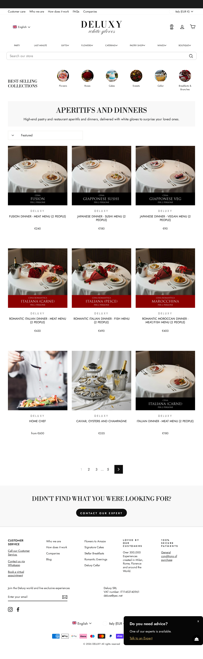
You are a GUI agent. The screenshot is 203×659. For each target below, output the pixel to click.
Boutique (184, 45)
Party (17, 45)
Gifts (64, 45)
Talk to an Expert (141, 638)
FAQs (76, 11)
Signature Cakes (94, 547)
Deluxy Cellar (92, 565)
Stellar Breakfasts (94, 553)
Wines (160, 45)
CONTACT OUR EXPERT (101, 513)
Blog (49, 559)
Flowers (86, 45)
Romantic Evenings (95, 559)
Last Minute (40, 45)
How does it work (58, 11)
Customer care (16, 11)
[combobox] (101, 56)
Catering (110, 45)
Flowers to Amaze (95, 541)
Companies (90, 11)
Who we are (36, 11)
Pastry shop (136, 45)
